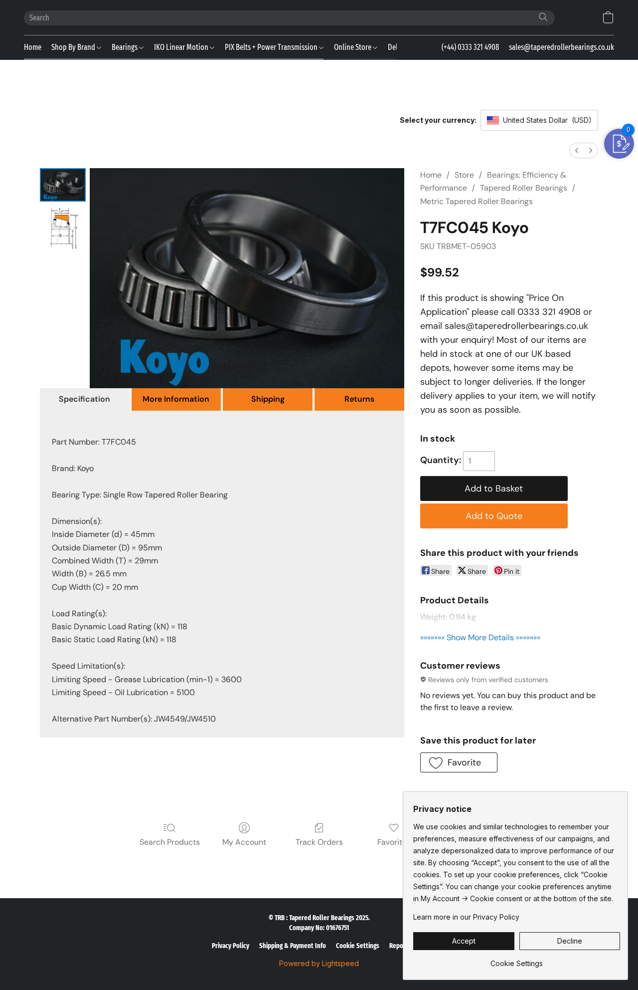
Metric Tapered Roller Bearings (476, 201)
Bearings (125, 47)
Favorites (394, 842)
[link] (516, 960)
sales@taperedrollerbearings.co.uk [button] (561, 47)
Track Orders (319, 842)
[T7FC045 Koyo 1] (63, 228)
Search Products (170, 842)
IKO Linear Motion (182, 47)
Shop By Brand (74, 47)
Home (32, 47)
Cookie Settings (357, 946)
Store (464, 175)
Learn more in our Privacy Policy (466, 917)
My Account (244, 842)
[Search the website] (543, 17)
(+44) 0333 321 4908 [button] (470, 47)
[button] (608, 17)
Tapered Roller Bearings (523, 188)
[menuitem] (577, 150)
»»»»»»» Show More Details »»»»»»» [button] (480, 637)
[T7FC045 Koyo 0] (63, 185)
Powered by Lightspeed (319, 963)
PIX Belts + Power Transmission (272, 47)
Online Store (353, 47)
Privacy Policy (230, 946)
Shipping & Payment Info (292, 946)
